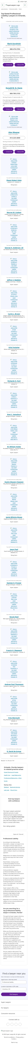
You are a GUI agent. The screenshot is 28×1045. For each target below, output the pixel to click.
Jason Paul (14, 549)
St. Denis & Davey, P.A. (13, 90)
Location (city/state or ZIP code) (9, 986)
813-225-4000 (15, 138)
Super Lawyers (6, 1002)
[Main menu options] (3, 5)
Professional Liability (13, 9)
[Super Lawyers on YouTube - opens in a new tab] (16, 1024)
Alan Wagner (14, 132)
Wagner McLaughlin (13, 134)
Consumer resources (8, 1013)
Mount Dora (13, 790)
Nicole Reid (14, 617)
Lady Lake (6, 790)
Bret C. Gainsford (14, 414)
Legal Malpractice (16, 775)
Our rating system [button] (9, 826)
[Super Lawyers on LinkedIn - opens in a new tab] (20, 1024)
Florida (20, 9)
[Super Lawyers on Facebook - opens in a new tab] (8, 1024)
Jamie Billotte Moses (14, 517)
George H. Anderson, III (14, 248)
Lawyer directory (4, 9)
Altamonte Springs (15, 787)
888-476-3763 (15, 49)
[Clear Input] (24, 982)
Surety (5, 781)
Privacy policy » (20, 1037)
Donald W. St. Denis (14, 88)
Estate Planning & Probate (11, 772)
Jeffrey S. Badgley (14, 280)
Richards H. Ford (14, 381)
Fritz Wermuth (14, 718)
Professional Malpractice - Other (13, 778)
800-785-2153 (15, 93)
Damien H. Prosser (14, 583)
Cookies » (14, 1039)
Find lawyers (14, 994)
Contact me (9, 65)
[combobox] (13, 982)
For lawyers (5, 1008)
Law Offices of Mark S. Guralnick (13, 45)
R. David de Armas (14, 751)
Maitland (6, 787)
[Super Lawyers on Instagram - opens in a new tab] (12, 1024)
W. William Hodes (14, 447)
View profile (20, 65)
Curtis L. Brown (14, 314)
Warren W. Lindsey (14, 212)
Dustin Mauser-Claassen (14, 482)
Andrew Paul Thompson (14, 684)
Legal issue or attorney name (9, 979)
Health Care (7, 775)
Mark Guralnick (14, 43)
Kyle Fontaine (14, 347)
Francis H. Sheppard (14, 650)
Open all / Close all (18, 834)
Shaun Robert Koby (14, 180)
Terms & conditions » (9, 1037)
